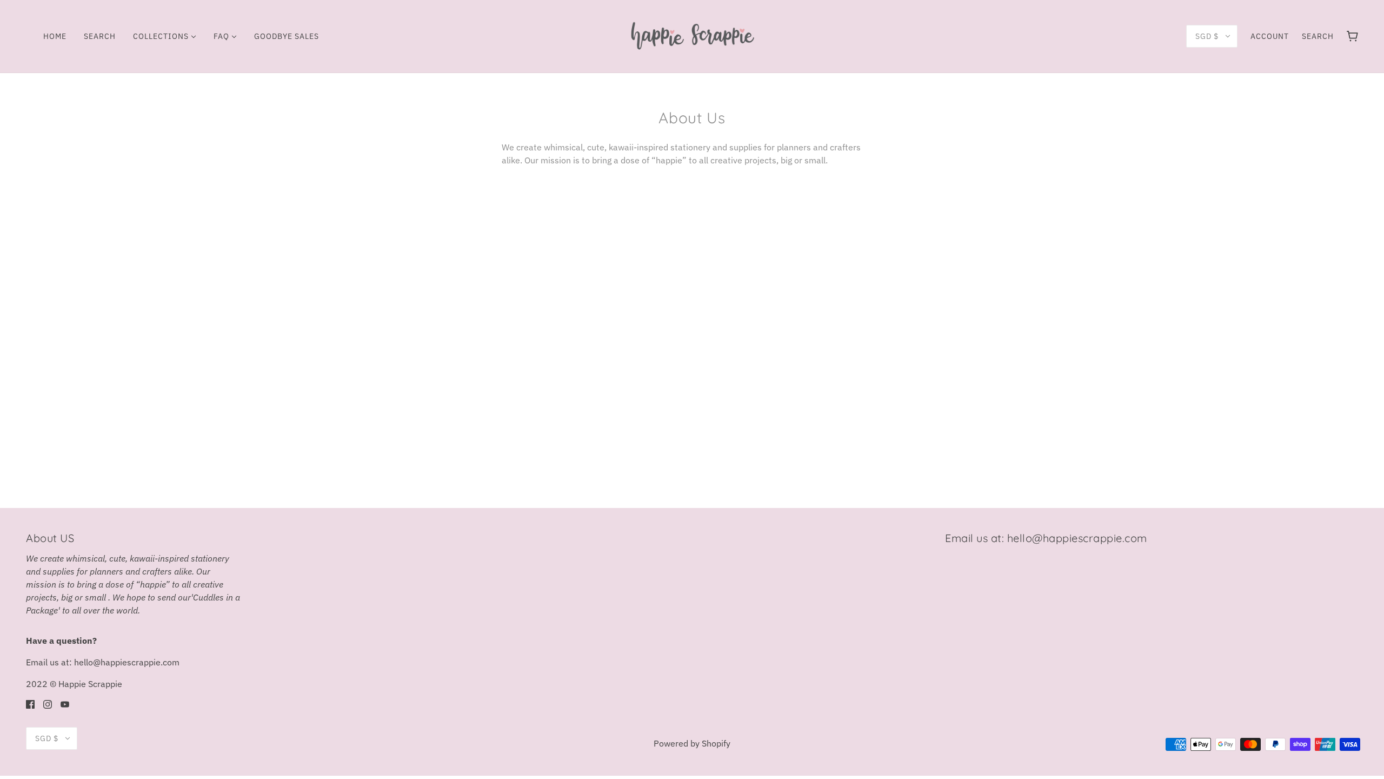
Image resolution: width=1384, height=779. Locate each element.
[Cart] (1352, 36)
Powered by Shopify (692, 743)
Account (1269, 36)
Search (1318, 36)
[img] (30, 703)
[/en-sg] (692, 35)
